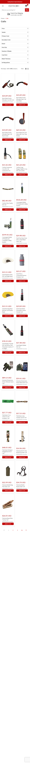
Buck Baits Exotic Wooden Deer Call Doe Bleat (21, 99)
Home (2, 18)
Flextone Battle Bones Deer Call (20, 485)
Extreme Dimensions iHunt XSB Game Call (21, 381)
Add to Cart (8, 104)
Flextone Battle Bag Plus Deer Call (7, 485)
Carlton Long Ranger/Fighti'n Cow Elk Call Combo (21, 169)
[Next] (26, 530)
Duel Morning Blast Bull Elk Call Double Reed (7, 310)
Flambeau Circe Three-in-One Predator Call (6, 416)
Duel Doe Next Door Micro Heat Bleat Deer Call (21, 239)
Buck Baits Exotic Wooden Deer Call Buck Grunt (7, 134)
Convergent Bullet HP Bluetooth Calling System (22, 204)
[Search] (27, 10)
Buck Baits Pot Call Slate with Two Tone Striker (21, 134)
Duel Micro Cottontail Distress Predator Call (21, 275)
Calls (7, 18)
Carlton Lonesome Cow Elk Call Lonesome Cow (7, 169)
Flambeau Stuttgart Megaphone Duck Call (7, 451)
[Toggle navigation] (3, 6)
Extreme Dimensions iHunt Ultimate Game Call (8, 381)
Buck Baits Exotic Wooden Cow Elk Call (8, 99)
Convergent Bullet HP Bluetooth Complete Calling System (7, 239)
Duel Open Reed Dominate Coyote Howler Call (21, 310)
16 (21, 530)
